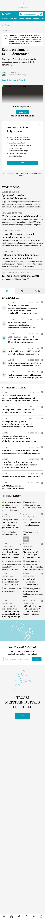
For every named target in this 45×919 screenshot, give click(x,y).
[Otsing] (26, 916)
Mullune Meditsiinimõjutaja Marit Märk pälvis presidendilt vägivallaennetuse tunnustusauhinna (19, 438)
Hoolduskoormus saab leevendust (22, 216)
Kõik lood (13, 19)
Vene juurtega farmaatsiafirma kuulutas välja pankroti (11, 582)
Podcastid (37, 19)
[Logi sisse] (41, 916)
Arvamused (6, 213)
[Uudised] (12, 916)
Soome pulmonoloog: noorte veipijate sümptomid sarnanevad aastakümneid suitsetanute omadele (18, 424)
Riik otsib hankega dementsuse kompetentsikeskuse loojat (20, 256)
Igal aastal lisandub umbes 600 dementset (14, 197)
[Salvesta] (42, 302)
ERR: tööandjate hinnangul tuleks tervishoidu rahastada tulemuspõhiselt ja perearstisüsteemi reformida (19, 465)
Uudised (5, 192)
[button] (17, 659)
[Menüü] (4, 916)
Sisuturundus (29, 601)
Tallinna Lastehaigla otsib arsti (20, 275)
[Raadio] (19, 916)
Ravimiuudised (25, 19)
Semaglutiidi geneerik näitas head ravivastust (31, 582)
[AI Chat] (33, 916)
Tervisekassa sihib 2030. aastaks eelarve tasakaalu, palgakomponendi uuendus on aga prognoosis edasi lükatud (20, 398)
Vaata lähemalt (9, 173)
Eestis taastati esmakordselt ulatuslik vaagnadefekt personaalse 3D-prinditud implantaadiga (24, 339)
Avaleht (5, 19)
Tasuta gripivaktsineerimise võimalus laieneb (31, 522)
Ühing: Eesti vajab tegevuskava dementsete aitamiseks (20, 235)
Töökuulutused (13, 273)
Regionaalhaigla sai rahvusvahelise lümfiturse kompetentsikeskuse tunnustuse (22, 325)
